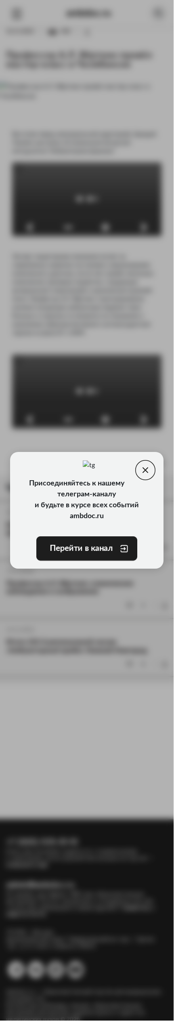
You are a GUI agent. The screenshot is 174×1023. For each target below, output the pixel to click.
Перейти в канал (80, 548)
